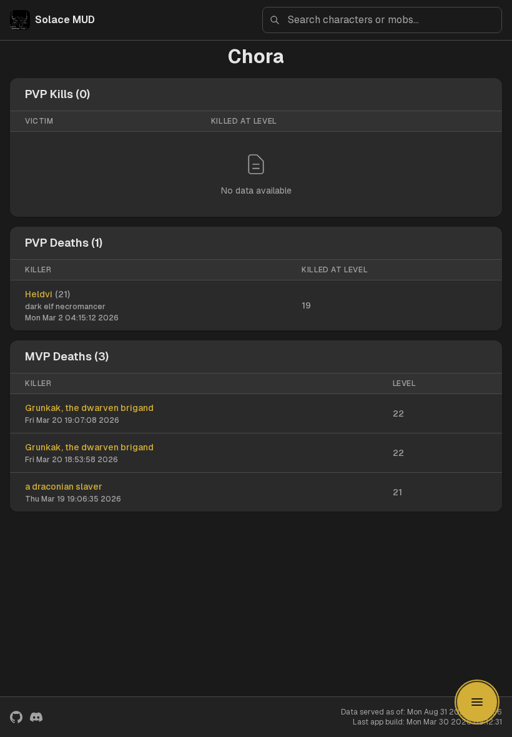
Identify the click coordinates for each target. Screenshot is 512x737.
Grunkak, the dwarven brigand (89, 407)
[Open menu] (477, 702)
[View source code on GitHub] (16, 717)
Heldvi (38, 294)
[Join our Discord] (36, 717)
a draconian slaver (63, 486)
